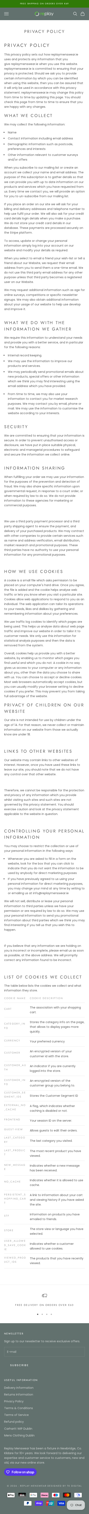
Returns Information (18, 1394)
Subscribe (19, 1365)
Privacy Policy (14, 1401)
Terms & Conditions (18, 1408)
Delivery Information (19, 1388)
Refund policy (14, 1422)
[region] (44, 1300)
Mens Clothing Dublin (19, 1435)
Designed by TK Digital (64, 1485)
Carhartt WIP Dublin (18, 1429)
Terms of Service (16, 1415)
